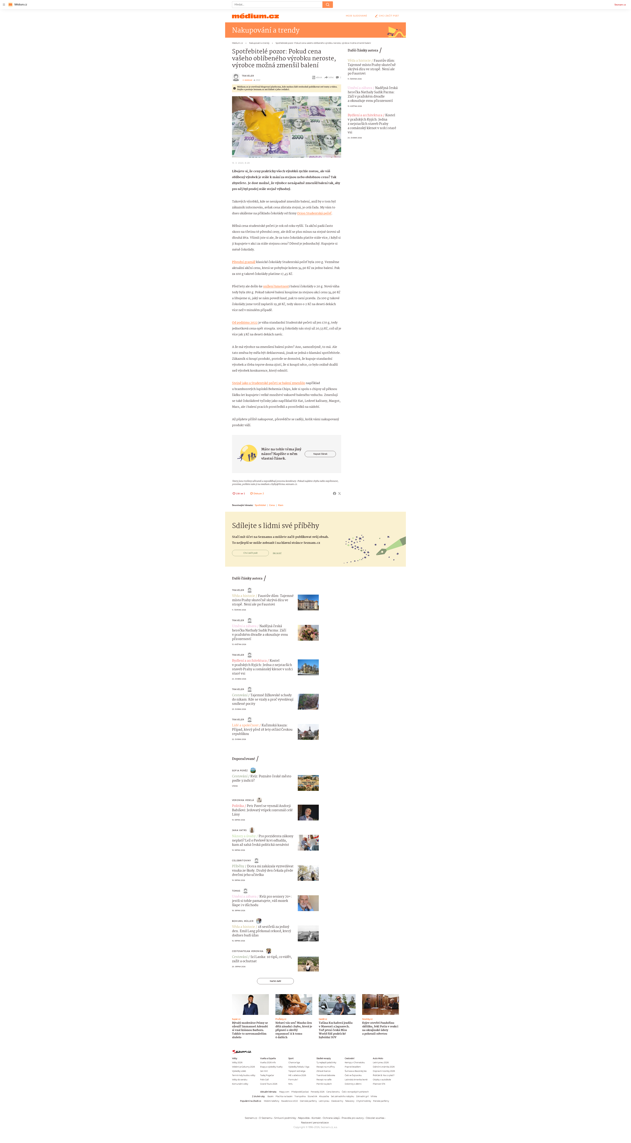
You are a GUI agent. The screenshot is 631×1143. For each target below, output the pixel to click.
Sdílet (331, 77)
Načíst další (275, 981)
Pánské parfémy (381, 1101)
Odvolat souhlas (375, 1118)
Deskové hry (337, 1101)
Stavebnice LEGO (289, 1101)
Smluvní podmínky (285, 1118)
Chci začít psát (389, 15)
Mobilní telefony (271, 1101)
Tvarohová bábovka (325, 1075)
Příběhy (238, 866)
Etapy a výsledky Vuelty (271, 1067)
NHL (290, 1084)
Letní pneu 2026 (381, 1062)
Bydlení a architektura (365, 115)
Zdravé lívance (323, 1071)
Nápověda (304, 1118)
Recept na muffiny (325, 1067)
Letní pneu (324, 1101)
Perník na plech (324, 1084)
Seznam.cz (620, 4)
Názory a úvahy (244, 836)
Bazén (271, 1096)
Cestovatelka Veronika (247, 951)
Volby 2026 (237, 1062)
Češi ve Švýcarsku (353, 1075)
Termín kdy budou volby (243, 1075)
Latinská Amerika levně (356, 1079)
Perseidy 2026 (317, 1092)
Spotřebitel (260, 505)
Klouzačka (324, 1096)
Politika (238, 806)
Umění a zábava (360, 88)
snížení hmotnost (276, 286)
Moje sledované (356, 15)
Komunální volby (240, 1084)
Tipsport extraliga (296, 1071)
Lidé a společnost (245, 725)
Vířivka (374, 1096)
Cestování (239, 695)
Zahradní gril (362, 1096)
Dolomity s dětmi (353, 1084)
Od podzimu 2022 (245, 322)
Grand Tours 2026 (268, 1084)
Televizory (349, 1101)
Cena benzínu (333, 1092)
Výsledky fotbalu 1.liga (298, 1067)
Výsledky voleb (239, 1071)
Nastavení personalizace (315, 1122)
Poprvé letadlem (353, 1067)
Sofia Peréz (240, 770)
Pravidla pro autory (353, 1118)
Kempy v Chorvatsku (355, 1062)
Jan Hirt (264, 1071)
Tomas (236, 891)
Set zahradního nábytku (342, 1096)
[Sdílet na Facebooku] (334, 493)
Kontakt (316, 1118)
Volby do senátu (239, 1079)
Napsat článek (320, 454)
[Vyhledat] (327, 4)
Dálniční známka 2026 (384, 1067)
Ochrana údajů (331, 1118)
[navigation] (4, 4)
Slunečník (312, 1096)
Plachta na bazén (284, 1096)
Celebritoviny (241, 860)
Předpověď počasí (300, 1092)
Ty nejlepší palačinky (326, 1062)
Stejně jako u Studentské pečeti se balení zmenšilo (268, 383)
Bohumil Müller (243, 921)
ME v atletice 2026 (297, 1075)
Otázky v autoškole (382, 1079)
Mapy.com (284, 1092)
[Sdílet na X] (339, 493)
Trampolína (300, 1096)
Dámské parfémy (308, 1101)
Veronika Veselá (243, 800)
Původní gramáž (243, 262)
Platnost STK (379, 1084)
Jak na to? (277, 553)
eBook (319, 77)
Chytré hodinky (363, 1101)
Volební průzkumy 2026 (243, 1067)
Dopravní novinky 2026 (384, 1071)
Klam (280, 505)
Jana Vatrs (239, 830)
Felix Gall (264, 1079)
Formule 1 (293, 1079)
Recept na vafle (323, 1079)
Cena (272, 505)
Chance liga (294, 1062)
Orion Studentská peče (313, 213)
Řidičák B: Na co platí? (384, 1075)
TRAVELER (248, 76)
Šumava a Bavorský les (356, 1071)
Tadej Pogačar (267, 1075)
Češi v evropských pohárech (355, 1092)
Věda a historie (359, 60)
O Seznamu (265, 1118)
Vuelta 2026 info (268, 1062)
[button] (286, 127)
